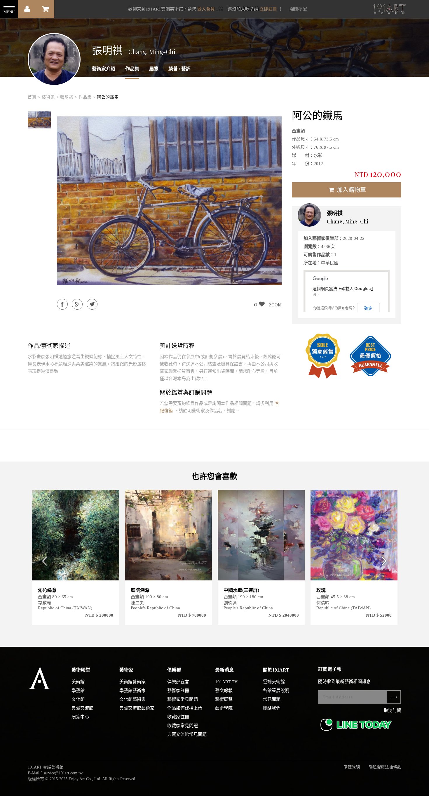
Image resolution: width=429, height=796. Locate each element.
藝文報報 (224, 690)
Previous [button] (43, 561)
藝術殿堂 (81, 669)
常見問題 (271, 699)
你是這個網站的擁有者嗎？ (334, 308)
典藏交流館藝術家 (136, 708)
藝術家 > (50, 97)
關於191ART (276, 669)
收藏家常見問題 (182, 725)
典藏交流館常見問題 (187, 734)
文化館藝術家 (132, 699)
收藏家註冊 (178, 717)
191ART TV (226, 681)
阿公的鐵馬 (108, 97)
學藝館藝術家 (132, 690)
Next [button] (386, 561)
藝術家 (126, 669)
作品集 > (87, 97)
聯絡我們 (271, 708)
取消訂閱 (392, 710)
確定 (368, 308)
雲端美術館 (274, 681)
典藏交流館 (82, 708)
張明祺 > (68, 97)
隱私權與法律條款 (385, 767)
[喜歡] (111, 498)
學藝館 (78, 690)
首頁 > (34, 97)
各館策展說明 (276, 690)
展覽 (153, 68)
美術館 (78, 681)
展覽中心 (80, 717)
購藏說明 (351, 767)
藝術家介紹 (103, 68)
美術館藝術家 (132, 681)
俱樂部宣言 (178, 681)
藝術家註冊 (178, 690)
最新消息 (224, 669)
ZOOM (275, 305)
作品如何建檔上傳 (184, 708)
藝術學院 (224, 708)
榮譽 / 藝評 (179, 68)
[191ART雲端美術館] (389, 10)
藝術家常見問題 (182, 699)
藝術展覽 (224, 699)
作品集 (132, 68)
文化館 (78, 699)
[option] (39, 120)
